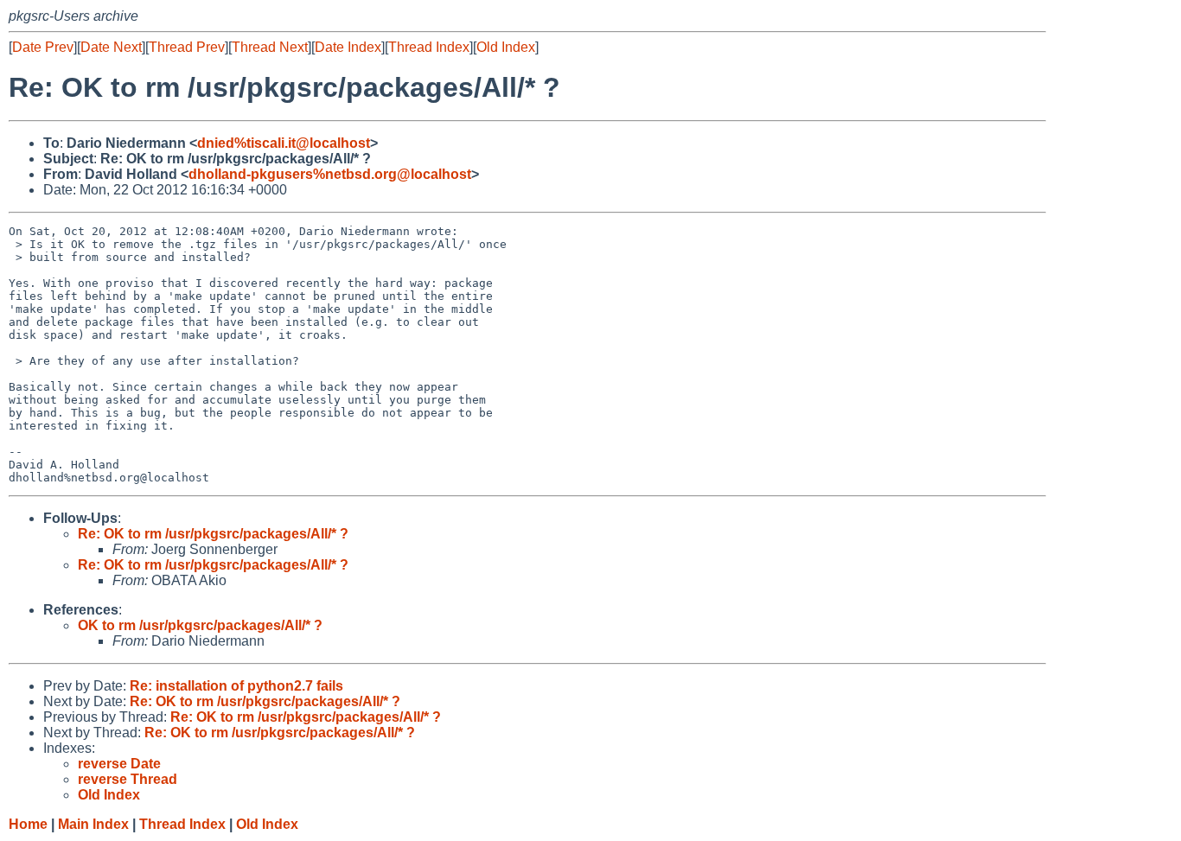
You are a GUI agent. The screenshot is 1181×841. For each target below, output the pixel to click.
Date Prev (42, 47)
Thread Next (270, 47)
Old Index (505, 47)
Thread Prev (187, 47)
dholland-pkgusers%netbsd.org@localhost (329, 174)
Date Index (348, 47)
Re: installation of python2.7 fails (236, 686)
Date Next (111, 47)
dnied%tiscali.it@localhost (283, 143)
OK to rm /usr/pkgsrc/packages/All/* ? (200, 625)
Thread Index (428, 47)
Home (28, 824)
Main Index (93, 824)
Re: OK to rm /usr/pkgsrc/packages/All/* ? (213, 533)
